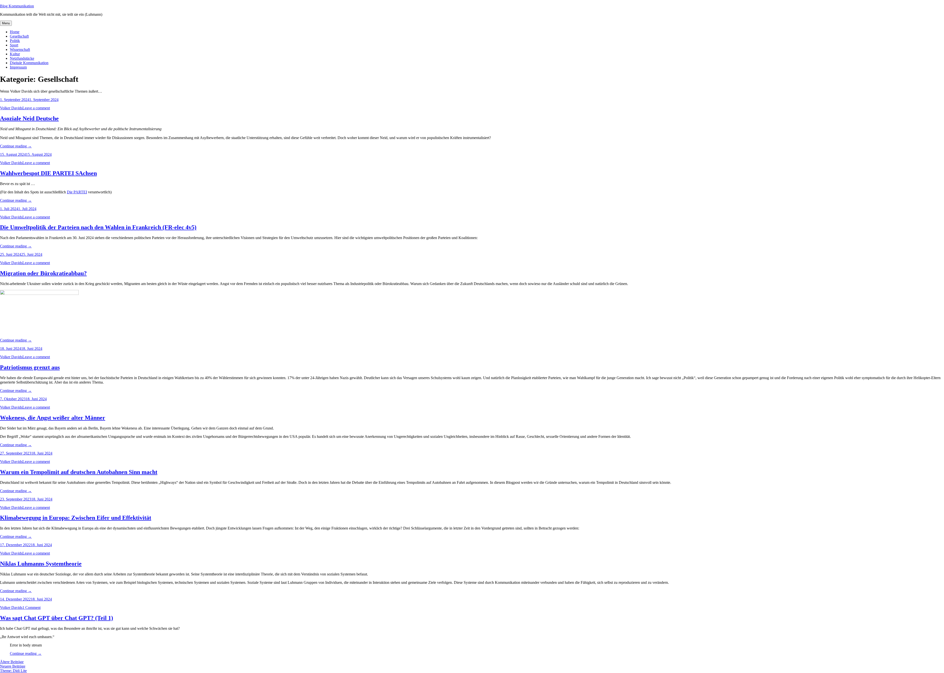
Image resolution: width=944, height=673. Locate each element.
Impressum (18, 67)
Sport (14, 45)
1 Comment (31, 607)
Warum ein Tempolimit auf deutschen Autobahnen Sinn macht (78, 472)
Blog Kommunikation (17, 6)
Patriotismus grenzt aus (30, 367)
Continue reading (16, 146)
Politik (15, 41)
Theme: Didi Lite (13, 671)
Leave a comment (36, 108)
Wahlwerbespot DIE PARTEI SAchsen (48, 173)
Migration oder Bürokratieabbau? (43, 273)
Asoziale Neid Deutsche (29, 118)
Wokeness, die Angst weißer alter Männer (52, 418)
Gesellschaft (19, 36)
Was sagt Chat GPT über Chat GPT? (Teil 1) (56, 618)
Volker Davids (11, 108)
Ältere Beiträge (12, 662)
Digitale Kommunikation (29, 63)
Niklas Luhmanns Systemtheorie (41, 563)
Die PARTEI (77, 192)
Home (14, 32)
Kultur (15, 54)
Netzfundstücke (22, 58)
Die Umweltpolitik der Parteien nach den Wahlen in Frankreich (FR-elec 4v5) (98, 227)
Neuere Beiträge (12, 666)
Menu (6, 23)
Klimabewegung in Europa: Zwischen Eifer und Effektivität (75, 518)
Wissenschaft (20, 49)
